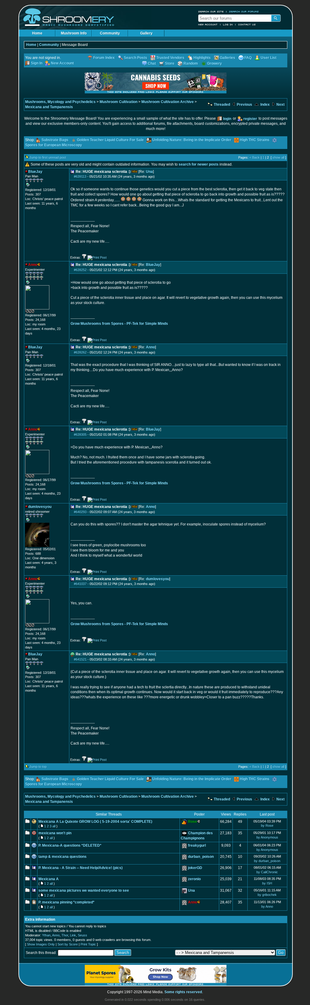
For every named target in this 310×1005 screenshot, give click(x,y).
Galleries (227, 58)
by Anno (267, 906)
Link (73, 935)
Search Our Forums (244, 11)
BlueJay (153, 265)
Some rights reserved (183, 992)
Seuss (82, 935)
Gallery (146, 33)
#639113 (80, 176)
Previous (244, 104)
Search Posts (135, 58)
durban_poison (201, 857)
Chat (152, 63)
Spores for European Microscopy (53, 145)
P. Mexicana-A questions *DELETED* (69, 845)
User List (268, 58)
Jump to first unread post (47, 157)
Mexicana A (48, 879)
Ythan (46, 935)
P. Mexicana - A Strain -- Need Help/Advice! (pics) (80, 868)
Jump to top (38, 766)
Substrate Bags (54, 140)
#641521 (80, 659)
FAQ (248, 58)
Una (149, 172)
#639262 (80, 352)
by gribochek (267, 895)
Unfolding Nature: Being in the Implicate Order (191, 140)
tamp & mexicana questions (62, 857)
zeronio (194, 879)
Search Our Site (211, 11)
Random (190, 63)
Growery (214, 63)
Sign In (36, 63)
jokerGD (195, 868)
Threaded (221, 104)
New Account (208, 24)
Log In (228, 24)
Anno (150, 347)
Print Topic (88, 944)
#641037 (80, 584)
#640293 (80, 512)
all (53, 826)
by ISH (267, 883)
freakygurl (197, 845)
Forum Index (104, 58)
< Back (254, 157)
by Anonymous (267, 837)
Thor (64, 935)
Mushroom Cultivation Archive (167, 102)
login (227, 119)
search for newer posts (199, 164)
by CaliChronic (267, 872)
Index (264, 104)
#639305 (80, 434)
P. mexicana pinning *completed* (66, 902)
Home (37, 33)
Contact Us (247, 24)
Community (110, 33)
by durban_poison (267, 861)
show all (278, 157)
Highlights (202, 58)
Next (280, 104)
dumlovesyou (157, 579)
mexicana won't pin (54, 833)
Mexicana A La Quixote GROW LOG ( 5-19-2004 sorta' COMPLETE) (95, 821)
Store (169, 63)
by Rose (267, 825)
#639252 (80, 270)
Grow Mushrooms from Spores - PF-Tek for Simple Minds (119, 324)
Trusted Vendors (170, 58)
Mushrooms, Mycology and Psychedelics (60, 102)
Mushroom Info (74, 33)
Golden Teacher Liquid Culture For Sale (110, 140)
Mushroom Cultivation (118, 102)
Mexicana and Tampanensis (49, 107)
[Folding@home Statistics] (37, 312)
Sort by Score (68, 944)
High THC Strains (254, 140)
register (250, 119)
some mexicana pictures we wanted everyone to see (83, 890)
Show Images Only (41, 944)
